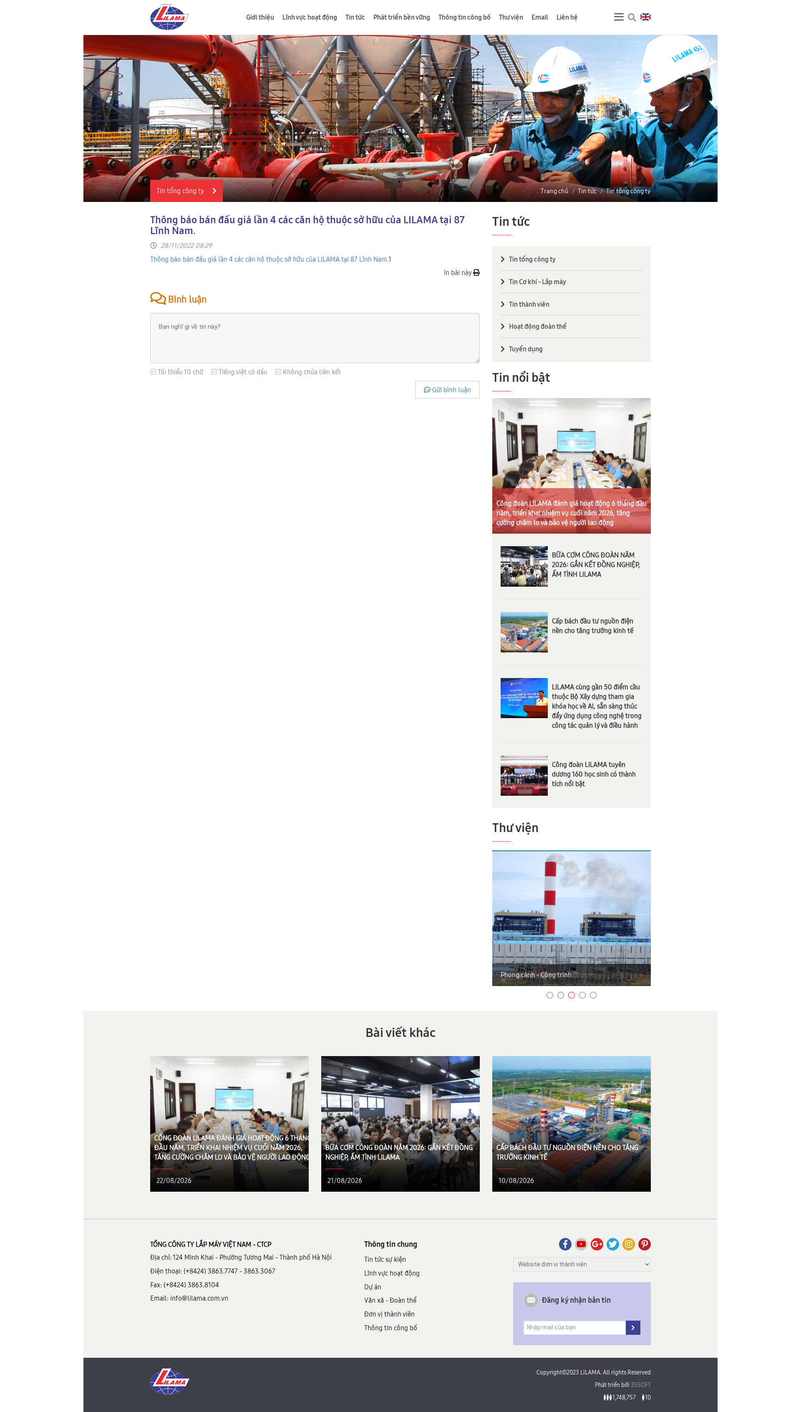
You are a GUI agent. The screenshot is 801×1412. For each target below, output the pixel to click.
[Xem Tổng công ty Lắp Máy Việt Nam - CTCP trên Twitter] (613, 1244)
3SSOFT (640, 1385)
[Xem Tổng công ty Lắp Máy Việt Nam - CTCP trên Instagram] (628, 1244)
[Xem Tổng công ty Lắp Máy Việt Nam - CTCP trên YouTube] (581, 1244)
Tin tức (355, 17)
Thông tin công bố (464, 17)
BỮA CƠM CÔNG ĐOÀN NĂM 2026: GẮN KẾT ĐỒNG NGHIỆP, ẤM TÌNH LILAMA (596, 564)
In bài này (458, 272)
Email (539, 17)
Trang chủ (554, 191)
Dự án (372, 1286)
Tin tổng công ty (628, 191)
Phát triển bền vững (401, 17)
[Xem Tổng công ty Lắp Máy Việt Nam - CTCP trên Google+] (597, 1244)
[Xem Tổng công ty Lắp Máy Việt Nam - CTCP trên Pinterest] (644, 1244)
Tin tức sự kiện (385, 1259)
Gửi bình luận (451, 389)
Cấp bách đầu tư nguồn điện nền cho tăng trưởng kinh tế (592, 625)
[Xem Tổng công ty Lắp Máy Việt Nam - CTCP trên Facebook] (565, 1244)
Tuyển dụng (526, 348)
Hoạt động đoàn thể (538, 326)
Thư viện (511, 17)
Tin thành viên (529, 304)
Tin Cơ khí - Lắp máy (537, 281)
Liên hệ (567, 17)
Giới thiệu (260, 17)
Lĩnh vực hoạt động (309, 17)
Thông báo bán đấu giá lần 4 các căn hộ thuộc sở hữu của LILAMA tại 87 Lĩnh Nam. (269, 259)
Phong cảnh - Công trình (536, 974)
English (645, 16)
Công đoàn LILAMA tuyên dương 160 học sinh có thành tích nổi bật (594, 774)
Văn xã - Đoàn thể (390, 1300)
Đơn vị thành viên (389, 1314)
